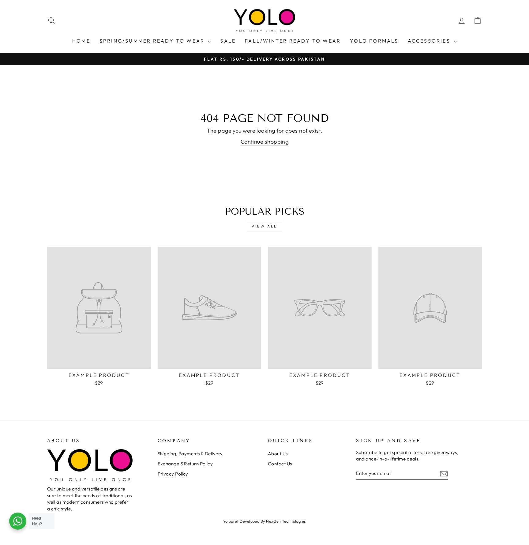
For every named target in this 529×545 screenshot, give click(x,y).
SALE (228, 41)
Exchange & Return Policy (185, 464)
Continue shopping (265, 141)
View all (264, 226)
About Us (278, 454)
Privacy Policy (173, 474)
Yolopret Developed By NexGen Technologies (264, 521)
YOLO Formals (374, 41)
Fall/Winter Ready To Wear (293, 41)
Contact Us (280, 464)
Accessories (430, 41)
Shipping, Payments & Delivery (190, 454)
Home (81, 41)
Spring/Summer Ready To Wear (153, 41)
